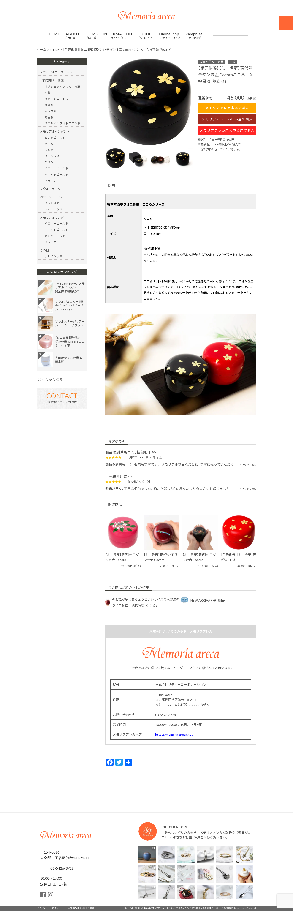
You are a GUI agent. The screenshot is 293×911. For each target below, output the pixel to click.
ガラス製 (51, 111)
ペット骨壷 (52, 203)
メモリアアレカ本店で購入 (227, 108)
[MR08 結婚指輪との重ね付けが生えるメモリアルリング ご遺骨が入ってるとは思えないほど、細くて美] (224, 854)
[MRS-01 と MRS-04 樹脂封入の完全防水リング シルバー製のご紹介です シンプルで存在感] (205, 854)
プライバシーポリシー (49, 908)
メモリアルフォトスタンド (62, 123)
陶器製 (49, 117)
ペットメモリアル (52, 197)
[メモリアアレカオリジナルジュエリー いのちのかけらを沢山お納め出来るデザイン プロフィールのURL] (244, 854)
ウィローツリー (55, 209)
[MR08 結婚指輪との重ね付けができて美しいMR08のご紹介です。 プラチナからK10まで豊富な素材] (205, 893)
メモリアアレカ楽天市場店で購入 (227, 130)
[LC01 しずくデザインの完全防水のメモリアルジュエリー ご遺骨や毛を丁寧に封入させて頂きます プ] (244, 893)
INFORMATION (117, 35)
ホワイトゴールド (56, 174)
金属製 (49, 105)
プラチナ (51, 181)
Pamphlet (193, 35)
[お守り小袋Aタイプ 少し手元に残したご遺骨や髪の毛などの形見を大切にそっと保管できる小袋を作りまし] (205, 874)
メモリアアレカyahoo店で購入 (227, 119)
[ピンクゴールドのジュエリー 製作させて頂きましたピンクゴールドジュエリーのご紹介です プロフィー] (224, 893)
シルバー (51, 150)
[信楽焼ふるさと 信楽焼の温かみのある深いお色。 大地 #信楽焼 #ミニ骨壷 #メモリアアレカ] (147, 854)
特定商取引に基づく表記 (81, 908)
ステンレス (52, 156)
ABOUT (72, 35)
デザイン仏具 (53, 256)
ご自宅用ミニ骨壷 (212, 62)
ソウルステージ (50, 189)
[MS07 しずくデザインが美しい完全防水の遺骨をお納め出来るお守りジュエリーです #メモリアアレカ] (166, 874)
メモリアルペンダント (55, 131)
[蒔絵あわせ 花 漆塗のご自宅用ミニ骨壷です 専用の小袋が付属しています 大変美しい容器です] (186, 893)
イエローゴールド (56, 168)
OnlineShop (169, 35)
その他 (44, 250)
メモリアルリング (52, 217)
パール (49, 144)
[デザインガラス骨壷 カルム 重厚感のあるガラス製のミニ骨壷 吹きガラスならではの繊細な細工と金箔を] (244, 874)
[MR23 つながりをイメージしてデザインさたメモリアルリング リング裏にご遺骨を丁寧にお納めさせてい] (186, 854)
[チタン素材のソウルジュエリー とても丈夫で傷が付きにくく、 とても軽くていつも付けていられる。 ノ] (186, 874)
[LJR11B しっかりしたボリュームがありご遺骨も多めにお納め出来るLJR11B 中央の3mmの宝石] (147, 874)
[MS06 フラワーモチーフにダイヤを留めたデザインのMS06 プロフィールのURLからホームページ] (166, 893)
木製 (233, 62)
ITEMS (91, 35)
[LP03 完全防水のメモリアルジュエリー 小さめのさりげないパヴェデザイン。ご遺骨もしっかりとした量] (147, 893)
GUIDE (145, 35)
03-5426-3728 (61, 868)
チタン (49, 162)
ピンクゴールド (55, 138)
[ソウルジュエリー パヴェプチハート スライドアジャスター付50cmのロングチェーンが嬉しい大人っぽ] (224, 874)
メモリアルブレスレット (56, 72)
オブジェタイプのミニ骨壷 (62, 86)
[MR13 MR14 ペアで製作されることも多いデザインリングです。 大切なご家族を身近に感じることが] (166, 854)
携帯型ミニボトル (56, 99)
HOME (53, 35)
